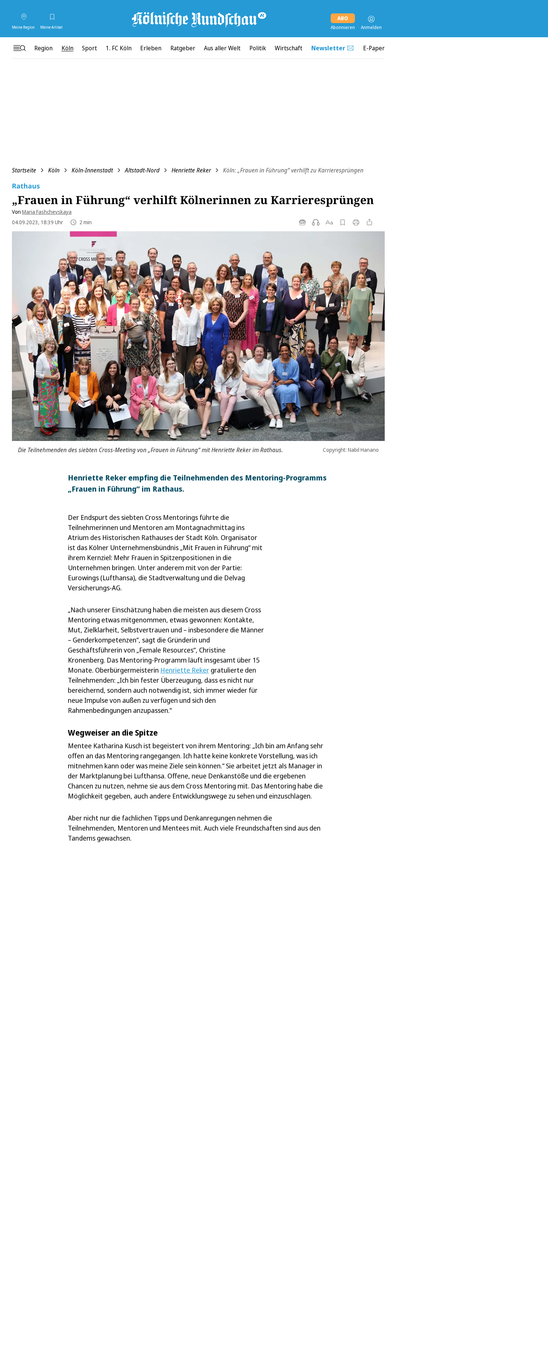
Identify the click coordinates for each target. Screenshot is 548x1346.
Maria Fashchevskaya (47, 211)
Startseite (24, 170)
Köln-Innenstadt (92, 170)
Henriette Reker (191, 170)
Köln (54, 170)
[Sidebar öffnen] (19, 48)
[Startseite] (198, 19)
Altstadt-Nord (142, 170)
